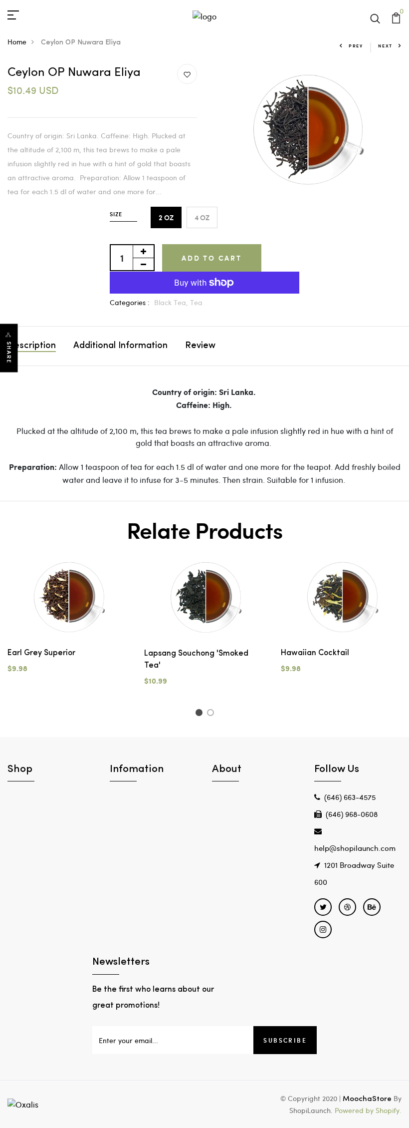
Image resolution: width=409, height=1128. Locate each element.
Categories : (130, 302)
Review (200, 346)
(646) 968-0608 (352, 814)
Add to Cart (212, 258)
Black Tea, (172, 302)
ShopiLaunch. (311, 1110)
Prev (356, 45)
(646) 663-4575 (350, 797)
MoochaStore (367, 1099)
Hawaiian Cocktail (315, 653)
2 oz (166, 217)
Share (9, 352)
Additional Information (120, 346)
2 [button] (212, 714)
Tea (196, 302)
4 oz (202, 217)
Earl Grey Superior (41, 653)
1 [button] (200, 714)
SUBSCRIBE (285, 1040)
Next (385, 45)
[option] (68, 622)
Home (16, 41)
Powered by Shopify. (367, 1110)
